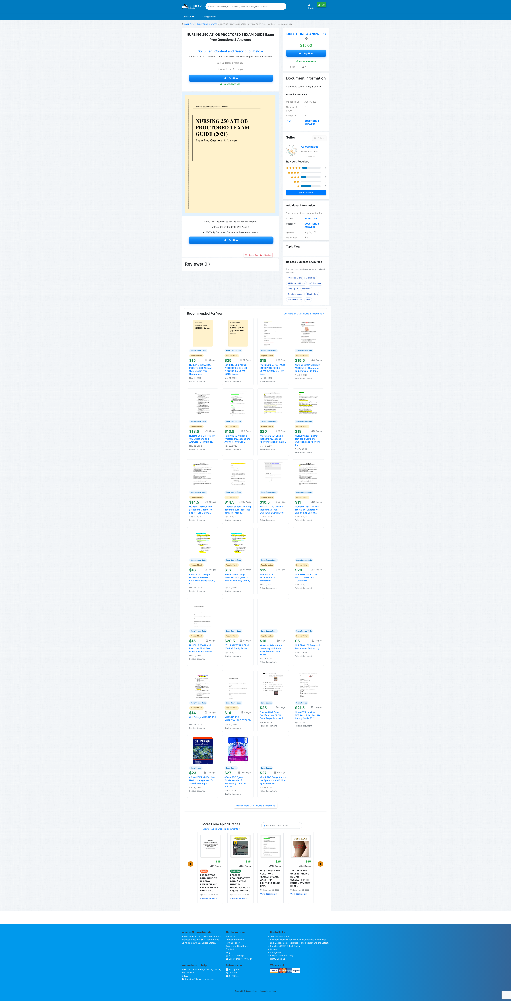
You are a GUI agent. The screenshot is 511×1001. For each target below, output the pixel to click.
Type (288, 121)
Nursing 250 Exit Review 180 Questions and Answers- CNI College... (202, 438)
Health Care (189, 24)
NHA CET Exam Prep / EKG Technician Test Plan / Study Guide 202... (308, 715)
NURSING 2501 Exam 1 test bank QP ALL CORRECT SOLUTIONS (272, 509)
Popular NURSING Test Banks (285, 946)
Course (289, 218)
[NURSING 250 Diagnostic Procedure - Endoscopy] (308, 613)
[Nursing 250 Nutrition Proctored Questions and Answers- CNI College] (238, 404)
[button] (190, 864)
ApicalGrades (309, 146)
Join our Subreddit (279, 936)
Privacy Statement (235, 939)
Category (291, 223)
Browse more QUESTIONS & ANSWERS (255, 805)
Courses (187, 16)
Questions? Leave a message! (199, 979)
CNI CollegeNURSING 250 (202, 717)
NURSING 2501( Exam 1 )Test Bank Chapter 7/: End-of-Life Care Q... (201, 509)
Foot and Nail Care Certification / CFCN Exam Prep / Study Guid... (273, 715)
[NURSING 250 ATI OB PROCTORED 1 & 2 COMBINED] (308, 542)
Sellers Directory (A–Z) (240, 958)
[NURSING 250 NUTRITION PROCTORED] (238, 685)
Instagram (233, 969)
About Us (230, 936)
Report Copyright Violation (259, 255)
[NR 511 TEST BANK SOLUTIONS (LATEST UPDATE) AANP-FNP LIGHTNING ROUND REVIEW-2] (270, 846)
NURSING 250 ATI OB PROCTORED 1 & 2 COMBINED (306, 577)
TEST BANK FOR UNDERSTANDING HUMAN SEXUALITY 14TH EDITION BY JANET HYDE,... (300, 878)
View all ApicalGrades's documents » (221, 828)
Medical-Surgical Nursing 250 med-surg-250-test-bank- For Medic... (237, 509)
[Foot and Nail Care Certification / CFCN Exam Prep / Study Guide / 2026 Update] (273, 685)
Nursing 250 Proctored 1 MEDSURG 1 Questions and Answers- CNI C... (307, 368)
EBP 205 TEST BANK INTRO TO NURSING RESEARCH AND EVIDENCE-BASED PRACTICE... (209, 883)
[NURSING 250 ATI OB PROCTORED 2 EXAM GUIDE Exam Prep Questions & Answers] (203, 333)
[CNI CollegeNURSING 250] (203, 685)
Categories (208, 16)
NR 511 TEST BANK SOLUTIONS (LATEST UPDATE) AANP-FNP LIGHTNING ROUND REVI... (270, 878)
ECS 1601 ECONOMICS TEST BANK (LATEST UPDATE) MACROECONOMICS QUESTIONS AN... (240, 883)
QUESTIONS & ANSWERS (207, 24)
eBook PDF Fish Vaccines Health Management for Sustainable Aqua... (202, 780)
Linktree (232, 972)
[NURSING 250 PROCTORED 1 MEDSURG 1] (273, 542)
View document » (208, 898)
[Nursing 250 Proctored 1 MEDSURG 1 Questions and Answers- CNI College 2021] (308, 333)
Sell (323, 5)
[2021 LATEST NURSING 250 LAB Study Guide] (238, 613)
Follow (320, 138)
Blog (228, 952)
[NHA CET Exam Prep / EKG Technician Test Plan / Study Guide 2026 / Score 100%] (308, 685)
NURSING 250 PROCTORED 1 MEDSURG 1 (267, 577)
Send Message (306, 192)
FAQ (186, 975)
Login (311, 8)
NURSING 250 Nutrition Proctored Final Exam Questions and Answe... (201, 648)
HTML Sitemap (236, 955)
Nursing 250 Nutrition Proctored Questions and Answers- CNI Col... (237, 438)
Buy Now (233, 78)
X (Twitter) (233, 975)
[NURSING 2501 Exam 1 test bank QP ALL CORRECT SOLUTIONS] (273, 474)
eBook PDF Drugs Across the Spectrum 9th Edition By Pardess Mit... (273, 780)
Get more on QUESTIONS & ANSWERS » (304, 313)
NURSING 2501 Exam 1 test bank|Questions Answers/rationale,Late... (273, 438)
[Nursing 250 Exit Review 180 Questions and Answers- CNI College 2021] (203, 404)
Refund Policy (233, 942)
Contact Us (231, 949)
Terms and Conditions (237, 946)
